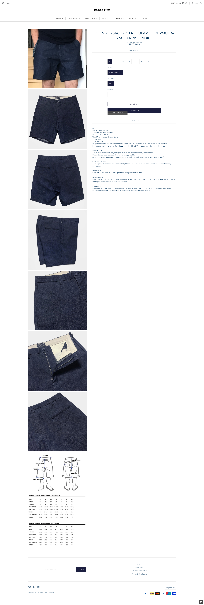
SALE (104, 18)
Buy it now (134, 111)
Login (196, 3)
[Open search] (3, 3)
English (169, 588)
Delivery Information (139, 571)
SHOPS (131, 18)
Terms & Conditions (139, 574)
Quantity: (111, 90)
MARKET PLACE (91, 18)
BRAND (59, 18)
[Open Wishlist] (201, 602)
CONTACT (144, 18)
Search (7, 3)
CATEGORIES (73, 18)
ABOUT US (139, 568)
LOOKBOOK (117, 18)
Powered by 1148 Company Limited (41, 592)
